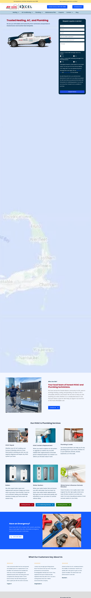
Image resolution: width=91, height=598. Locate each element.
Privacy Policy (67, 72)
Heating (15, 12)
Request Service (72, 91)
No (76, 56)
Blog (77, 12)
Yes (63, 56)
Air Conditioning (26, 12)
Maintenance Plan (50, 12)
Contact (68, 12)
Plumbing (38, 12)
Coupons (61, 12)
